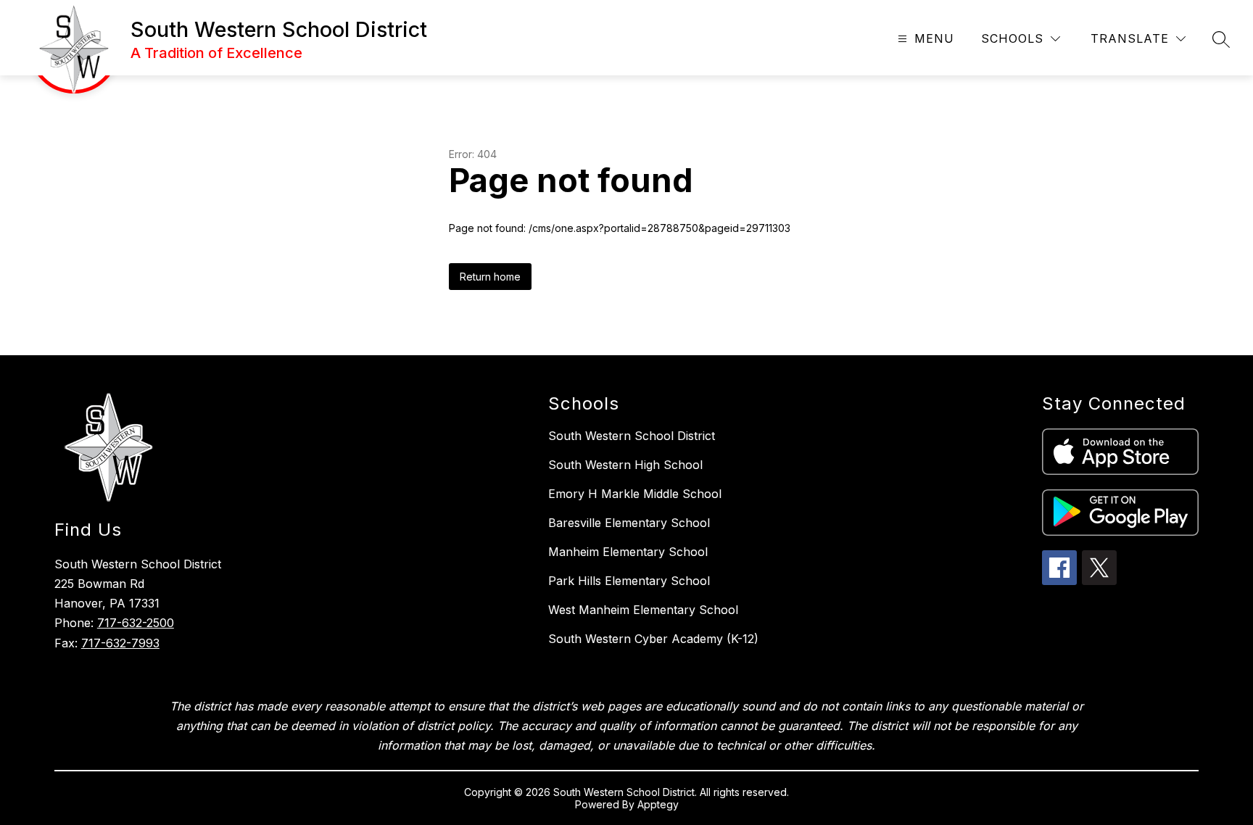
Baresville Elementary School (629, 522)
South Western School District (631, 435)
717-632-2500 (135, 622)
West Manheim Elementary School (643, 609)
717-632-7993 (120, 643)
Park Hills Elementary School (629, 580)
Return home (490, 276)
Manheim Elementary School (628, 551)
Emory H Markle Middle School (634, 493)
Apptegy (658, 804)
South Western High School (625, 464)
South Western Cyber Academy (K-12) (653, 638)
